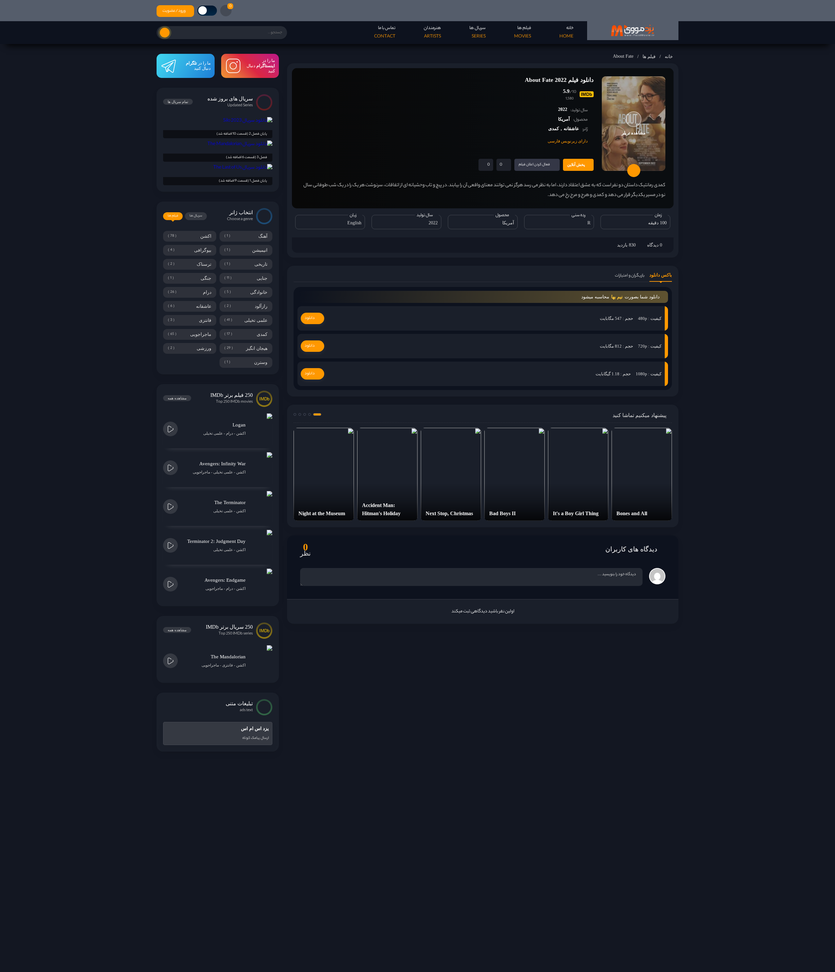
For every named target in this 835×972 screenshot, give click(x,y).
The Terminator (230, 502)
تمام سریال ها (178, 102)
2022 (562, 109)
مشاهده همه (177, 398)
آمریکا (564, 119)
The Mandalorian (228, 656)
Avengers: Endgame (225, 580)
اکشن (241, 433)
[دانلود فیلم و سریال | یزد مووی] (632, 30)
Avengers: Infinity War (222, 463)
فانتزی (227, 665)
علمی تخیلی (213, 433)
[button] (317, 414)
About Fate (623, 56)
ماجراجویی (201, 472)
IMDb (586, 94)
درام (229, 433)
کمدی (553, 128)
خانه (669, 56)
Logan (239, 424)
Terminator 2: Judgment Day (216, 541)
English (354, 222)
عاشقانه (571, 128)
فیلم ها (649, 56)
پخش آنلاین (576, 164)
